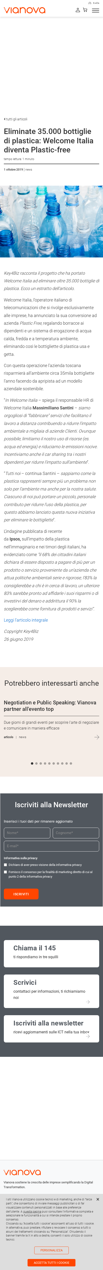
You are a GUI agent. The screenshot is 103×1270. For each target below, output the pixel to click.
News (28, 169)
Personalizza (51, 1250)
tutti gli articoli (16, 119)
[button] (32, 763)
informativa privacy (69, 865)
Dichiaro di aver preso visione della (45, 865)
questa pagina (32, 1211)
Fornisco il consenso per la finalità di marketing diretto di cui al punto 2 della (50, 874)
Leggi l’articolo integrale (26, 620)
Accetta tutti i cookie (51, 1262)
